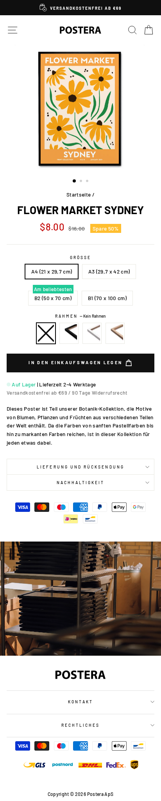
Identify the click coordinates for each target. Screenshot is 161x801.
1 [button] (75, 181)
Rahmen (80, 316)
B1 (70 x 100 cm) (107, 298)
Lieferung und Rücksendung (80, 467)
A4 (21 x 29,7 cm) (51, 271)
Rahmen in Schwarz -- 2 (69, 333)
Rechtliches (80, 725)
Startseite (78, 194)
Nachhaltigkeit (81, 482)
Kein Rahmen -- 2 (46, 333)
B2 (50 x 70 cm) (53, 298)
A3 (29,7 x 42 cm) (109, 271)
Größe (80, 257)
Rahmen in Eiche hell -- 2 (115, 333)
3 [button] (88, 182)
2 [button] (82, 182)
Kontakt (80, 701)
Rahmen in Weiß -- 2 (92, 333)
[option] (80, 7)
